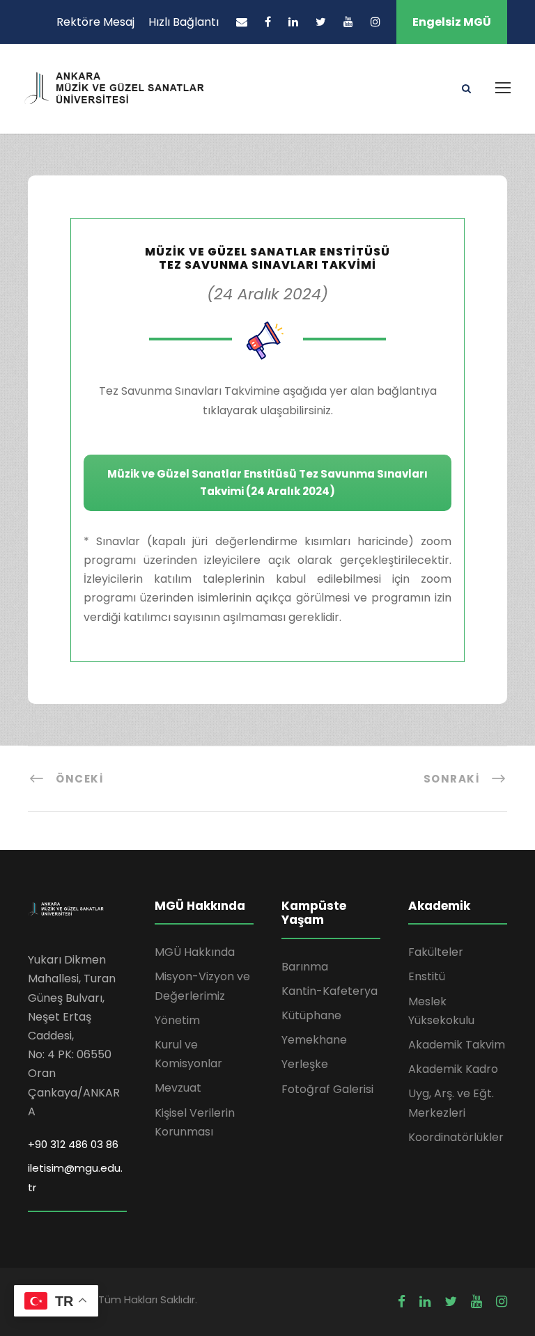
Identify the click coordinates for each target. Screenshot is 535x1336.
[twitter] (321, 22)
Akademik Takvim (456, 1045)
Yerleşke (304, 1064)
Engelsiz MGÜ (451, 22)
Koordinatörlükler (456, 1137)
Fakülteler (435, 952)
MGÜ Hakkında (195, 952)
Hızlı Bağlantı (183, 22)
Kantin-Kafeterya (329, 991)
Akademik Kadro (453, 1069)
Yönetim (177, 1020)
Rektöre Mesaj (95, 22)
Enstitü (426, 976)
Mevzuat (178, 1088)
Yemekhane (314, 1040)
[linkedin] (293, 22)
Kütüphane (311, 1015)
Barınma (304, 967)
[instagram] (375, 22)
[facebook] (268, 22)
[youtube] (348, 22)
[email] (241, 22)
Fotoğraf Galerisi (327, 1089)
